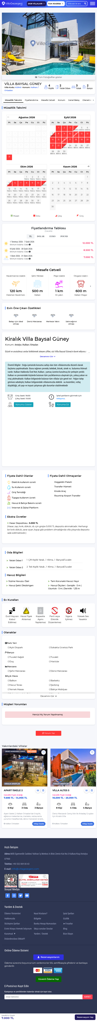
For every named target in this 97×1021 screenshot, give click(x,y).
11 (76, 133)
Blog (65, 928)
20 (87, 139)
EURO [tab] (52, 236)
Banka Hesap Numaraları (45, 923)
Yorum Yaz (49, 733)
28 (53, 151)
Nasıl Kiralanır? (40, 913)
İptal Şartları (68, 913)
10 (70, 133)
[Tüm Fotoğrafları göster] (48, 43)
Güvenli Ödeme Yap (48, 979)
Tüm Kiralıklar (54, 4)
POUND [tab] (64, 236)
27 (88, 145)
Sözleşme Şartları (12, 923)
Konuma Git (63, 404)
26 (82, 145)
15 (58, 139)
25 (76, 145)
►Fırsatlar (68, 923)
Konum (61, 100)
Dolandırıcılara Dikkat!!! (14, 938)
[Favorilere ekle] (43, 752)
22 (58, 145)
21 (53, 145)
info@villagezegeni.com (25, 869)
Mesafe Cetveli (48, 100)
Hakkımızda (9, 918)
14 (53, 139)
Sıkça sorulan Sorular (43, 928)
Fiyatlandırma (31, 100)
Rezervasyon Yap (85, 1017)
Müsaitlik (13, 100)
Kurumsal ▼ (10, 933)
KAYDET (87, 997)
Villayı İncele (39, 824)
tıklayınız (60, 398)
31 (9, 157)
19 (82, 139)
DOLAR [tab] (40, 236)
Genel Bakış (73, 100)
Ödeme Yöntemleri (12, 913)
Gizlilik (66, 918)
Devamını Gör (46, 356)
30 (64, 151)
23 (64, 145)
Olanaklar (87, 100)
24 (70, 145)
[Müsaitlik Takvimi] (43, 790)
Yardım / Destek (41, 933)
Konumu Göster (24, 404)
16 (64, 139)
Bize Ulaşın (68, 933)
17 (70, 139)
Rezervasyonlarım (49, 957)
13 (87, 133)
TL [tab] (30, 236)
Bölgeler (37, 918)
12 (81, 133)
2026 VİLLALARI (35, 4)
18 (76, 139)
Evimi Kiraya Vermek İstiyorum (18, 928)
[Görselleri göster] (38, 790)
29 (58, 151)
